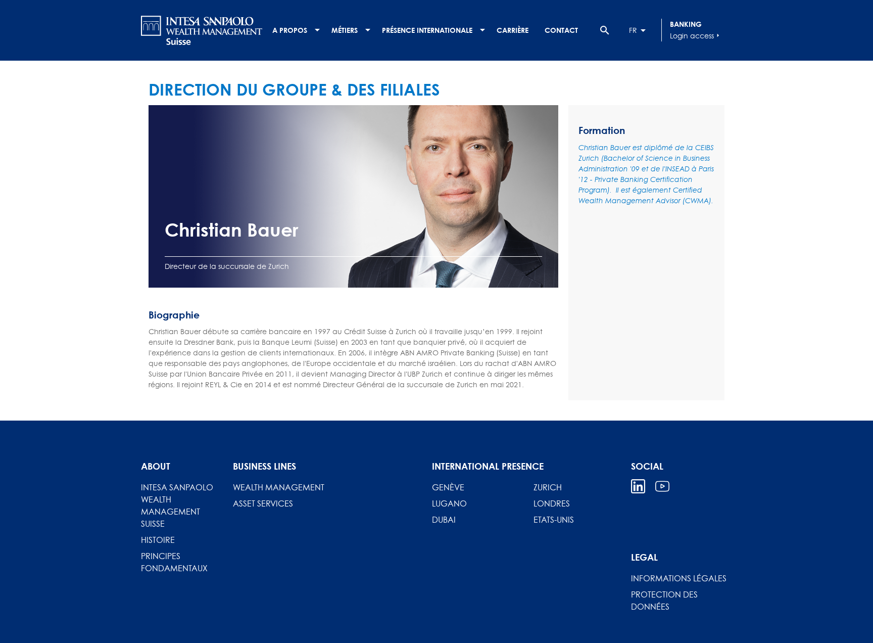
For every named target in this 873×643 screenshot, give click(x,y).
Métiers (344, 30)
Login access (696, 35)
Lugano (449, 503)
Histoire (158, 540)
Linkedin (638, 486)
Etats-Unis (554, 520)
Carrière (512, 30)
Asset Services (263, 503)
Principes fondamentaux (174, 562)
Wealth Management (278, 487)
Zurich (548, 487)
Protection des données (664, 600)
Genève (448, 487)
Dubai (444, 520)
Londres (552, 503)
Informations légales (678, 578)
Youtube (662, 486)
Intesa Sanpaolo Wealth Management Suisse (177, 505)
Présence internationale (427, 30)
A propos (289, 30)
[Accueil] (201, 30)
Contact (561, 30)
